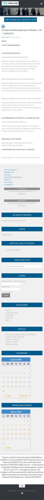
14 (20, 429)
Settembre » (24, 395)
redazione (5, 37)
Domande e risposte (13, 177)
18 (8, 434)
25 (8, 386)
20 (16, 382)
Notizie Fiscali (10, 170)
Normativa (9, 172)
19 (12, 434)
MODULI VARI (11, 344)
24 (4, 438)
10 (4, 429)
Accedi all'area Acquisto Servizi (14, 220)
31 (4, 391)
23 (28, 434)
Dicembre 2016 (13, 250)
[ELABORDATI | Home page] (17, 3)
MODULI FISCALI (13, 339)
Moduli (7, 180)
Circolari (8, 182)
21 (20, 434)
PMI (7, 320)
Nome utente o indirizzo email (13, 281)
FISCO (8, 310)
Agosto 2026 (16, 359)
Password (5, 286)
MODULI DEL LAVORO (15, 337)
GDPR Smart (7, 234)
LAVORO (9, 315)
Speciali (7, 175)
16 (28, 429)
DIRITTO (9, 318)
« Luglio (8, 395)
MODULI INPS (11, 342)
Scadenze (8, 185)
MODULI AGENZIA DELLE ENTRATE (21, 334)
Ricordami (8, 292)
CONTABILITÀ (11, 313)
